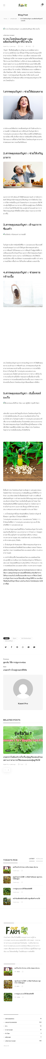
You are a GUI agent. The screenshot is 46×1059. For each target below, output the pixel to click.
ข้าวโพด (23, 1033)
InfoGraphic (23, 1019)
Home (5, 18)
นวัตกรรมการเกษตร (8, 35)
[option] (23, 746)
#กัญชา (14, 638)
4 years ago (12, 46)
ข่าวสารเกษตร (23, 1030)
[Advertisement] (23, 333)
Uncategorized (23, 1022)
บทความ (8, 750)
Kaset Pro (6, 46)
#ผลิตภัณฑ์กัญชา (9, 641)
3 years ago (16, 870)
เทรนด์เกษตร (13, 18)
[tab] (32, 859)
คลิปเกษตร (23, 1037)
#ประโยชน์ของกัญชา (26, 638)
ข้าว (23, 1026)
